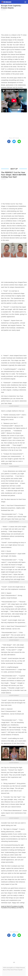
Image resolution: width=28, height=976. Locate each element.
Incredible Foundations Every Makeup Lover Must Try (12, 907)
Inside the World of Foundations (9, 906)
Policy (8, 969)
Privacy (16, 969)
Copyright (20, 969)
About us (5, 969)
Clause (12, 969)
